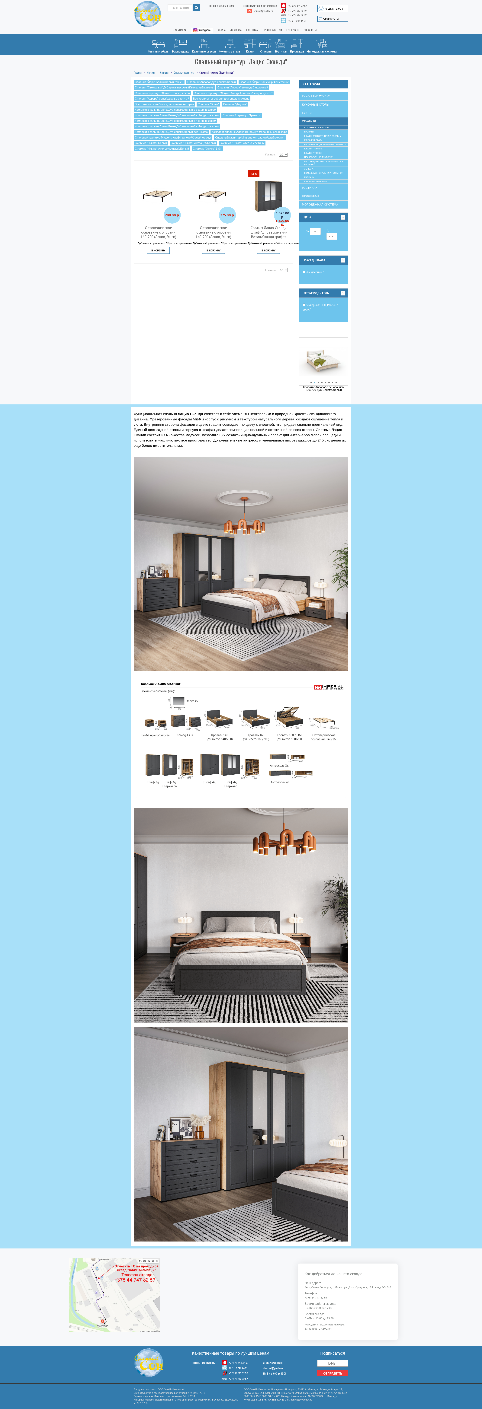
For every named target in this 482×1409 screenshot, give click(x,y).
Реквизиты (310, 30)
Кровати (309, 132)
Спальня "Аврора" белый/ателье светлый (162, 98)
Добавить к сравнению (151, 243)
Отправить (332, 1373)
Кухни (250, 51)
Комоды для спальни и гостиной (323, 173)
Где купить (292, 30)
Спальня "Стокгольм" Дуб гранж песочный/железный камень (174, 87)
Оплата (221, 30)
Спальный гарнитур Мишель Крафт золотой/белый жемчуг (173, 137)
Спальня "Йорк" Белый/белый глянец (159, 82)
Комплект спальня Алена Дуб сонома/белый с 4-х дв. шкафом (175, 120)
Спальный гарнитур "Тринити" (242, 115)
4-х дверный (314, 272)
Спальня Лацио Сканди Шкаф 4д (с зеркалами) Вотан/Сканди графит (268, 232)
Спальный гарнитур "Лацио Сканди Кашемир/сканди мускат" (233, 93)
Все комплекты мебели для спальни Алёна (221, 98)
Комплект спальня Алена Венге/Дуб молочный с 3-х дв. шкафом (177, 115)
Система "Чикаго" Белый (151, 143)
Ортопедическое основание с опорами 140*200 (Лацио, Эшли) (213, 232)
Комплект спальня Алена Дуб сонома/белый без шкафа (171, 131)
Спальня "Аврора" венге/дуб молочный (242, 87)
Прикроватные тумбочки (318, 157)
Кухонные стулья (204, 51)
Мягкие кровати (313, 140)
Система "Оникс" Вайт (207, 148)
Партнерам (252, 30)
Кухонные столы (229, 51)
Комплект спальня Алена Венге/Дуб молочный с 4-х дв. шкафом (177, 126)
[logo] (148, 14)
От (308, 231)
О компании (180, 30)
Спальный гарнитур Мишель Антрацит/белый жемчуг (249, 137)
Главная (138, 72)
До (328, 230)
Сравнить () (331, 18)
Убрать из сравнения (179, 243)
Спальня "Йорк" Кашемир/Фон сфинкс (264, 82)
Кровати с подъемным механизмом (325, 144)
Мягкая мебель (158, 51)
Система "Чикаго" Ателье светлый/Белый (162, 148)
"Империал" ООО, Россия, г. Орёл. (320, 307)
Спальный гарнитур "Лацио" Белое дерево (162, 93)
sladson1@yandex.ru (273, 1368)
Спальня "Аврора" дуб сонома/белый (211, 82)
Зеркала (308, 169)
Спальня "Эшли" (208, 104)
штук (335, 8)
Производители (272, 30)
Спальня (266, 51)
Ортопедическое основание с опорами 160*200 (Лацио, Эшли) (158, 232)
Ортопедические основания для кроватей (323, 163)
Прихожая (297, 51)
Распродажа (180, 51)
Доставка (236, 30)
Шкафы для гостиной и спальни (323, 136)
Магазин (151, 72)
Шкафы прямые (313, 149)
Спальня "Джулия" (235, 104)
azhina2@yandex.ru (272, 1363)
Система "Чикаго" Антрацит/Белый (193, 143)
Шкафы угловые (313, 153)
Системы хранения (315, 181)
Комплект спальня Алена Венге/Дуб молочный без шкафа (249, 131)
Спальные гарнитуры (184, 72)
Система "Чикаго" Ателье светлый (242, 143)
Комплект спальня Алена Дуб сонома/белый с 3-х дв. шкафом (175, 109)
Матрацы (309, 177)
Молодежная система (322, 51)
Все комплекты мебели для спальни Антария (164, 104)
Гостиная (281, 51)
